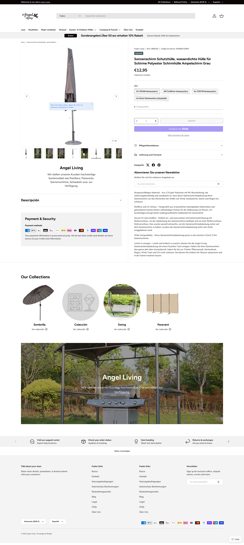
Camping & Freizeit (109, 29)
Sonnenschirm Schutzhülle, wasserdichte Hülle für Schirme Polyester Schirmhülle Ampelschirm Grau (42, 42)
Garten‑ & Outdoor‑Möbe (81, 29)
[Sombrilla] (39, 302)
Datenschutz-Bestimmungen (105, 486)
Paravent (163, 324)
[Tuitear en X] (148, 165)
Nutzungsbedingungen (102, 481)
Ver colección (79, 329)
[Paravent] (163, 302)
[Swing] (122, 302)
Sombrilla (39, 324)
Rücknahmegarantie (101, 491)
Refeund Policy (180, 2)
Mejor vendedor (48, 29)
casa (23, 29)
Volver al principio (122, 451)
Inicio (23, 42)
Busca (95, 471)
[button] (221, 16)
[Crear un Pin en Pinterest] (159, 165)
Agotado (191, 121)
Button (70, 35)
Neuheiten (33, 29)
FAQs (94, 507)
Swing (122, 324)
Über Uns (128, 29)
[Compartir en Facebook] (153, 165)
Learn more (45, 2)
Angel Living (139, 49)
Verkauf (62, 29)
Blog (94, 496)
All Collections (164, 2)
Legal (94, 501)
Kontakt (139, 29)
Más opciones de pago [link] (178, 135)
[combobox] (125, 16)
